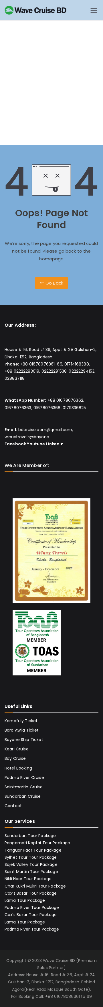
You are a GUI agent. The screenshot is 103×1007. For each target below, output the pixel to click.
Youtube (36, 444)
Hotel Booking (18, 768)
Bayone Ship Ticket (24, 739)
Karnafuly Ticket (21, 721)
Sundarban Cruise (23, 796)
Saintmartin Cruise (24, 787)
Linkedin (55, 444)
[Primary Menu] (93, 10)
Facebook (15, 444)
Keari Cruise (17, 749)
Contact (13, 806)
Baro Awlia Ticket (22, 730)
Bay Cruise (15, 758)
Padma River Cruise (24, 777)
